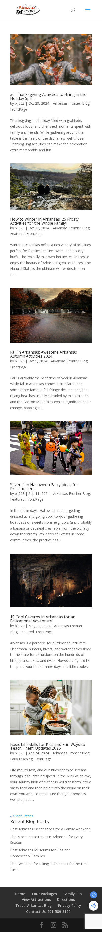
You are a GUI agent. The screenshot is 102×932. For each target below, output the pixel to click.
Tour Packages (44, 893)
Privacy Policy (69, 905)
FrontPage (18, 109)
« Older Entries (21, 816)
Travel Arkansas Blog (33, 905)
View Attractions (36, 899)
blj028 (20, 103)
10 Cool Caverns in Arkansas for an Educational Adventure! (42, 619)
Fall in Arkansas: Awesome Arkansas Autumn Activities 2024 (43, 354)
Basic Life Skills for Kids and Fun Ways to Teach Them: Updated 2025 (47, 746)
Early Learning (21, 759)
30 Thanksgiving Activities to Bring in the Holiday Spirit (48, 96)
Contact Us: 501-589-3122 (48, 911)
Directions (66, 899)
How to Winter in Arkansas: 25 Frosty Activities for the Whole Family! (44, 221)
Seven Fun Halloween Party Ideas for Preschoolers (44, 486)
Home (20, 893)
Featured (17, 233)
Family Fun (72, 893)
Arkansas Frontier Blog (71, 103)
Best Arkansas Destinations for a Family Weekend (50, 829)
